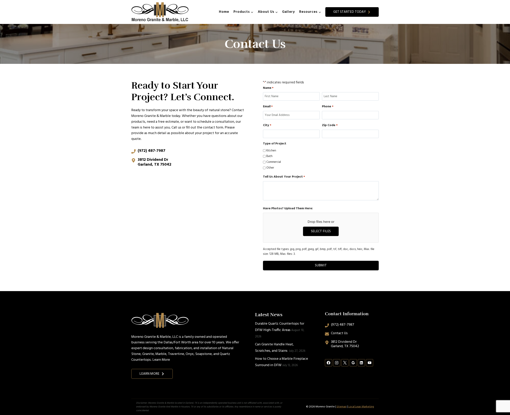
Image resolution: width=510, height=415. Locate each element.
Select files (321, 231)
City (267, 125)
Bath (269, 156)
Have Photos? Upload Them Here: (288, 208)
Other (270, 167)
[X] (344, 362)
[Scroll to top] (499, 398)
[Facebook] (328, 362)
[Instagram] (336, 362)
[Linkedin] (361, 362)
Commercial (273, 162)
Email (268, 106)
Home (224, 12)
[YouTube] (369, 362)
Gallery (288, 12)
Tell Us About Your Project (284, 176)
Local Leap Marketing (361, 406)
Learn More (161, 360)
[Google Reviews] (353, 362)
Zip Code (329, 125)
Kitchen (271, 150)
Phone (327, 106)
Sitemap (341, 406)
